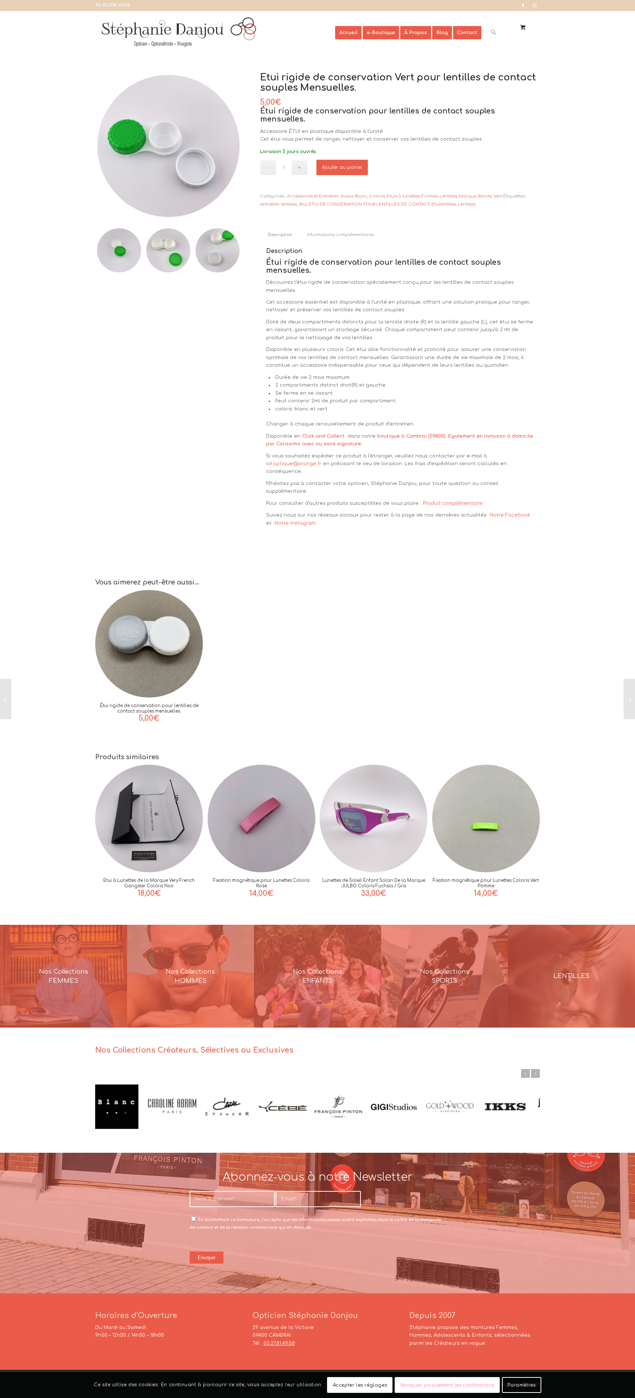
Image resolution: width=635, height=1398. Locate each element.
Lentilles (448, 196)
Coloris (377, 196)
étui (303, 204)
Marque (467, 196)
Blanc (361, 196)
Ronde (485, 196)
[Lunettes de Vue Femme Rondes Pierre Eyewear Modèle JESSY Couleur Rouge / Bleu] (629, 699)
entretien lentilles (278, 204)
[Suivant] (535, 1073)
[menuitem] (348, 32)
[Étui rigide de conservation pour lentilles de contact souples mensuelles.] (5, 699)
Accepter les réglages (360, 1385)
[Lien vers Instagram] (534, 5)
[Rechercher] (493, 32)
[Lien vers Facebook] (523, 5)
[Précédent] (525, 1073)
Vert (498, 196)
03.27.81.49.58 (116, 5)
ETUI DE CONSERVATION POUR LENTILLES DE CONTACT (369, 204)
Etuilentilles (443, 204)
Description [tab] (280, 235)
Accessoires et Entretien (313, 196)
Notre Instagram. (295, 523)
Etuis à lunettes (403, 196)
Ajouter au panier (342, 167)
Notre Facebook (509, 515)
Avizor (347, 196)
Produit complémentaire (452, 503)
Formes (429, 196)
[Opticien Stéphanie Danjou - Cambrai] (215, 32)
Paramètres (521, 1385)
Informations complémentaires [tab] (340, 235)
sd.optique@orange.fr (294, 463)
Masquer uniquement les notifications (448, 1385)
